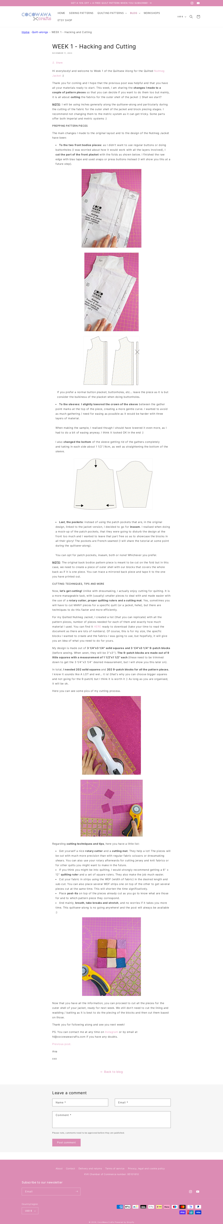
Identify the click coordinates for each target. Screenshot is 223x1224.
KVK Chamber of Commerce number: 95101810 (111, 1174)
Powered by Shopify (124, 1222)
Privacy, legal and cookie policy (146, 1168)
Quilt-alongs (40, 32)
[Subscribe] (76, 1191)
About (59, 1168)
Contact (70, 1168)
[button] (112, 13)
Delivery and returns (90, 1168)
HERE (97, 626)
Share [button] (59, 62)
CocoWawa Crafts (105, 1222)
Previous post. (61, 1044)
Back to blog (113, 1071)
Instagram (111, 1032)
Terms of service (115, 1168)
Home (25, 32)
